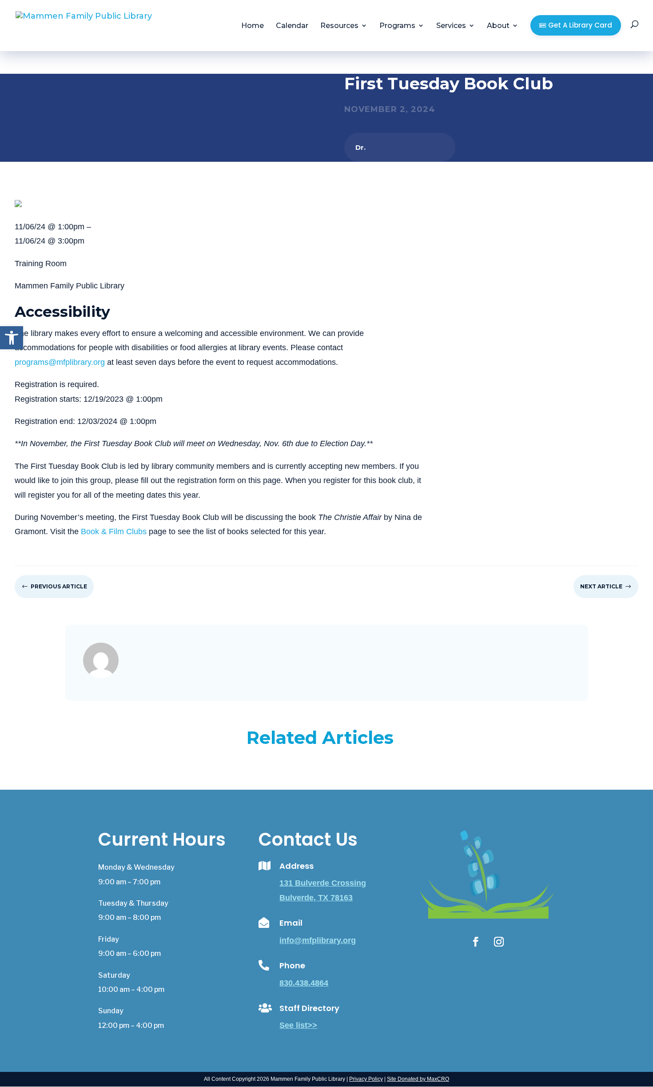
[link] (11, 337)
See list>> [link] (298, 1025)
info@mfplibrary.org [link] (317, 940)
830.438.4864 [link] (303, 983)
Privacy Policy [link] (366, 1079)
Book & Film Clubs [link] (114, 531)
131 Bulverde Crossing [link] (322, 883)
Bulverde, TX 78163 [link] (316, 897)
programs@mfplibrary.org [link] (60, 362)
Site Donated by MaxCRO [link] (418, 1079)
